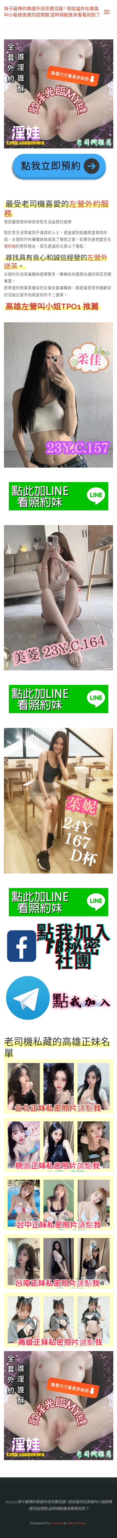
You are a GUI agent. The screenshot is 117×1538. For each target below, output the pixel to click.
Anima (57, 1523)
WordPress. (77, 1523)
